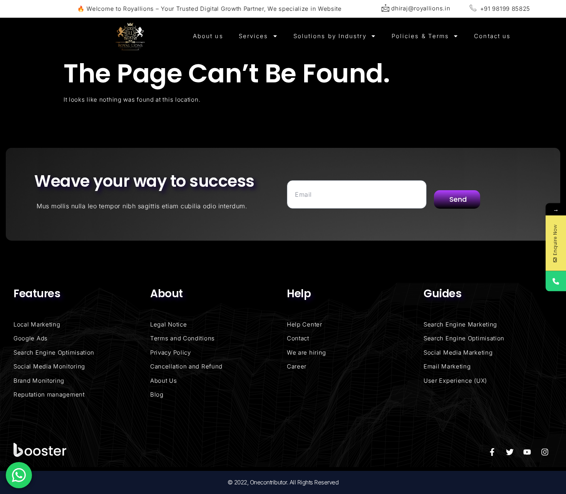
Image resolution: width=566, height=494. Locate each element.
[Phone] (556, 281)
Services (253, 36)
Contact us (492, 36)
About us (208, 36)
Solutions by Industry (330, 36)
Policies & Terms (420, 36)
